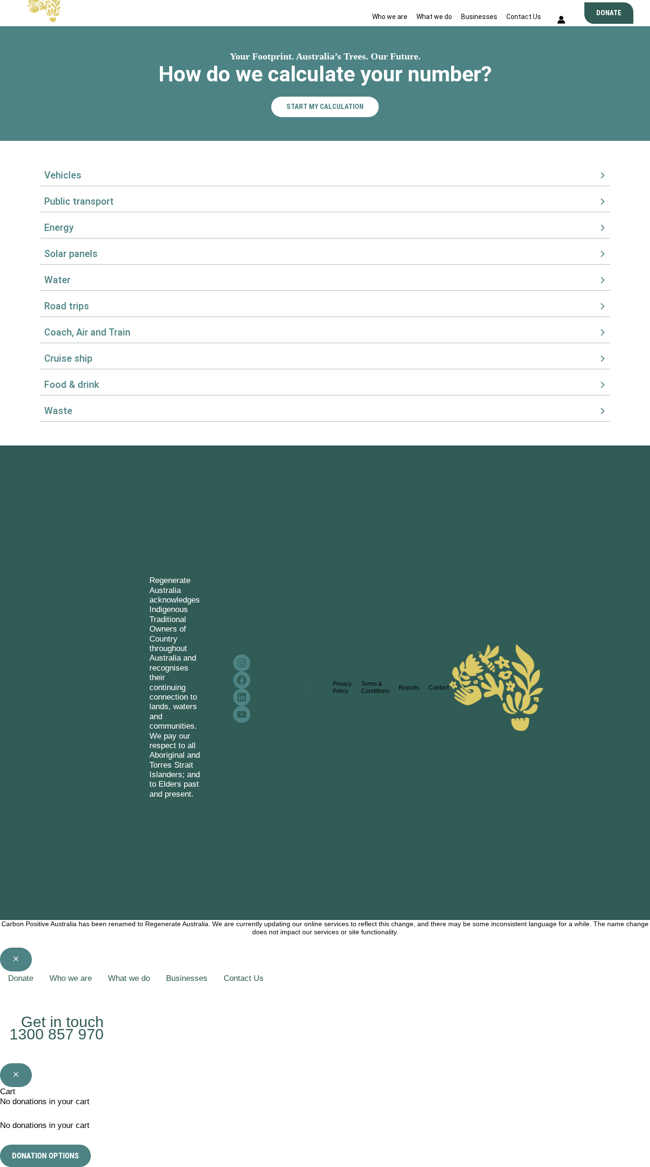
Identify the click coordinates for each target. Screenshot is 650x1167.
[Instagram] (14, 995)
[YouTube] (65, 995)
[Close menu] (16, 959)
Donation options (45, 1155)
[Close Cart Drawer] (16, 1075)
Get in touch (62, 1021)
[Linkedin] (48, 995)
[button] (608, 13)
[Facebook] (31, 995)
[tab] (325, 175)
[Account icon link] (561, 21)
